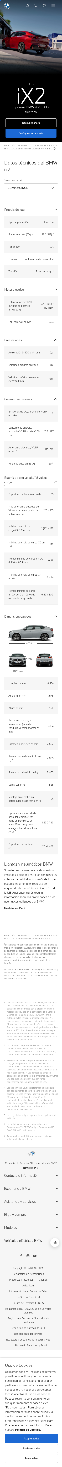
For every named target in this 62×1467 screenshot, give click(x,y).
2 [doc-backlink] (4, 1045)
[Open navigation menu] (53, 6)
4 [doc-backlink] (4, 1087)
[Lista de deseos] (44, 6)
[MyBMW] (28, 6)
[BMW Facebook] (21, 1256)
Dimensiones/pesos (18, 616)
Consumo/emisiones (18, 399)
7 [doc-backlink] (4, 1136)
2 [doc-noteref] (16, 450)
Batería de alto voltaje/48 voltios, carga (26, 480)
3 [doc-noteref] (5, 485)
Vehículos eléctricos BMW (23, 1240)
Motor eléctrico (14, 289)
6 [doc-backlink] (4, 1124)
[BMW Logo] (7, 6)
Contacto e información (21, 1175)
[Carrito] (36, 6)
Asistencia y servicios (20, 1201)
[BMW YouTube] (34, 1256)
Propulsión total (14, 210)
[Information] (54, 149)
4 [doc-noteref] (12, 759)
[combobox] (54, 1242)
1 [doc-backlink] (4, 1002)
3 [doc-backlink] (4, 1060)
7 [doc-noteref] (32, 234)
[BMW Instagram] (27, 1256)
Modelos (10, 1227)
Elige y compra (15, 1214)
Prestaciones (13, 340)
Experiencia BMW (17, 1188)
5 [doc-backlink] (4, 1115)
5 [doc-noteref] (15, 831)
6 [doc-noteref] (53, 463)
